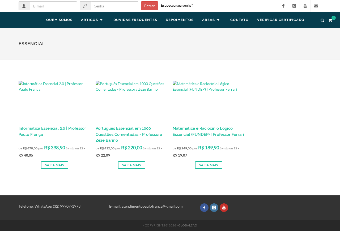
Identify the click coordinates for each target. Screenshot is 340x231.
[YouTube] (305, 6)
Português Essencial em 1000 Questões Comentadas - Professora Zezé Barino (129, 134)
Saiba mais (54, 165)
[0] (330, 19)
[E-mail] (316, 6)
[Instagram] (294, 6)
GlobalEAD (187, 225)
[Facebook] (283, 6)
